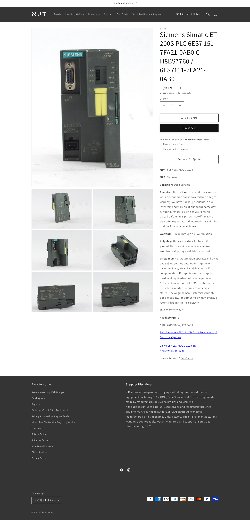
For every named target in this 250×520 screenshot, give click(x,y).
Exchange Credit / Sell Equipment (49, 410)
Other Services (39, 452)
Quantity (164, 98)
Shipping (164, 93)
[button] (208, 14)
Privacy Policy (38, 458)
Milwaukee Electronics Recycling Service (53, 422)
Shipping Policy (39, 440)
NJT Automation (45, 512)
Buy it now (189, 127)
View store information (175, 149)
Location (36, 428)
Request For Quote (189, 159)
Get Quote (187, 358)
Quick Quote (38, 398)
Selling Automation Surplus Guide (50, 416)
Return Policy (38, 434)
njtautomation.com (42, 446)
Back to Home (41, 384)
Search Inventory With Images (47, 392)
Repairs (35, 404)
